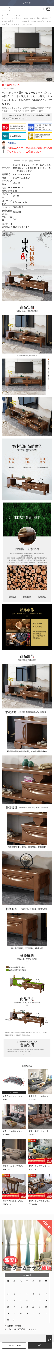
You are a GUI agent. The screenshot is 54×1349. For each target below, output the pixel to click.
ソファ (14, 15)
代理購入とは (14, 143)
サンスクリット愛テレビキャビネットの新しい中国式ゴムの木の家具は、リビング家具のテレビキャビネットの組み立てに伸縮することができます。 (26, 21)
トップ (5, 15)
